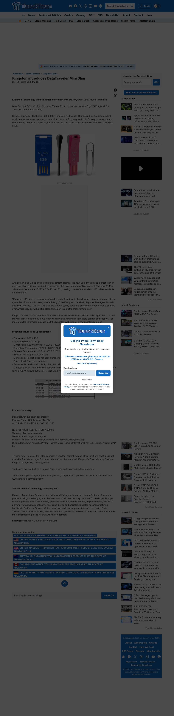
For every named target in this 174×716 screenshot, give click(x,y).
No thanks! (87, 379)
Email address (70, 368)
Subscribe (103, 373)
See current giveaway (87, 363)
